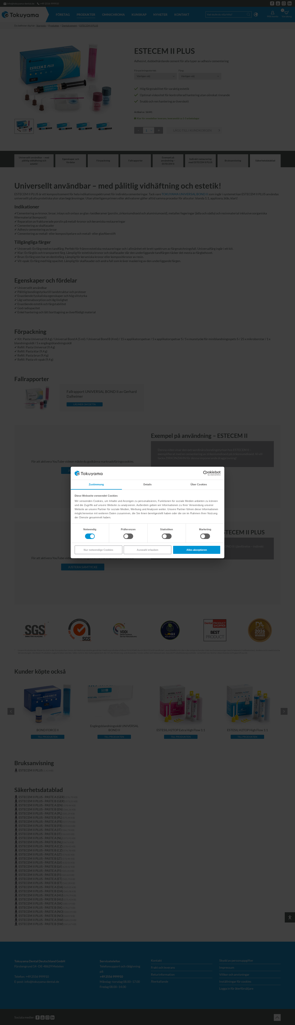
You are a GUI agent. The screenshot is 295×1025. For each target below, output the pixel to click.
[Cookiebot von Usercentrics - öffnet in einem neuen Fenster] (206, 473)
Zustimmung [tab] (96, 484)
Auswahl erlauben (147, 550)
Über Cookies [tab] (199, 484)
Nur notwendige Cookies (98, 550)
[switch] (128, 536)
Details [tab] (147, 484)
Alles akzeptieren (196, 550)
